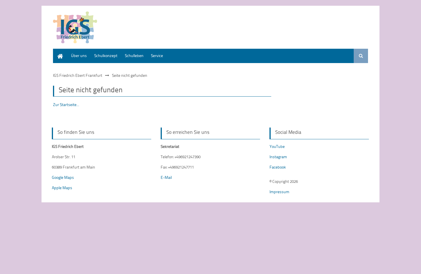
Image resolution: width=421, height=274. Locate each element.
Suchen (361, 56)
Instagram (278, 156)
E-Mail (166, 177)
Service (157, 55)
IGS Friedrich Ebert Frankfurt (77, 75)
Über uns (79, 55)
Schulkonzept (105, 55)
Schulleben (134, 55)
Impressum (279, 191)
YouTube (277, 146)
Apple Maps (62, 187)
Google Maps (63, 177)
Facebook (277, 167)
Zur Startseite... (66, 104)
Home (58, 51)
